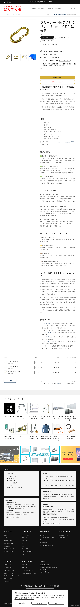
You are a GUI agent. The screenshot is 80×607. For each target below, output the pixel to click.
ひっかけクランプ (49, 341)
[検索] (48, 14)
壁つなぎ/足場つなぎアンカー (46, 417)
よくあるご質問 (8, 578)
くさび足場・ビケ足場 (34, 417)
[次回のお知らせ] (54, 2)
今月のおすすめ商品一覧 (46, 545)
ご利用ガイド (7, 565)
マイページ (56, 509)
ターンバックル (48, 337)
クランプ (21, 436)
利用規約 (24, 567)
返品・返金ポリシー (64, 61)
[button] (27, 8)
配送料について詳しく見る (12, 517)
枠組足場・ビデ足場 (22, 417)
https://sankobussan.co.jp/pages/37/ (62, 142)
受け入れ (39, 603)
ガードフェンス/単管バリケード (58, 437)
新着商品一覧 (43, 542)
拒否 (56, 603)
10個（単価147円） (47, 37)
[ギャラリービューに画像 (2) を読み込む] (16, 57)
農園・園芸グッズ (8, 543)
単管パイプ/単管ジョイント (58, 417)
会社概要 (24, 565)
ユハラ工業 (25, 549)
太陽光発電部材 (8, 540)
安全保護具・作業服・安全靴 (46, 437)
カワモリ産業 (25, 535)
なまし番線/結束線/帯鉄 (70, 437)
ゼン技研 (24, 538)
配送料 (58, 383)
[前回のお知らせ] (26, 2)
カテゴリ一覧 (43, 535)
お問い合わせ (7, 581)
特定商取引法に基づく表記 (29, 573)
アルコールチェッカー (9, 549)
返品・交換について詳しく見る (51, 523)
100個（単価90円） (61, 37)
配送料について (8, 567)
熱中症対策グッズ (8, 551)
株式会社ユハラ (44, 565)
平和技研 (24, 540)
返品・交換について (9, 570)
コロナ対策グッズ (8, 546)
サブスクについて (8, 573)
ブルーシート (47, 323)
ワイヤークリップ (49, 332)
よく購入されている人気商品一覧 (48, 538)
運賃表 (9, 506)
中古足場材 (8, 416)
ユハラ (24, 546)
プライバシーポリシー (28, 570)
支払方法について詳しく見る (12, 487)
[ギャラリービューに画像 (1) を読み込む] (8, 57)
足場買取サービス (63, 535)
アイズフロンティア (27, 551)
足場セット (7, 538)
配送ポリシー (61, 65)
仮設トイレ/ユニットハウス (9, 437)
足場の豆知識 (62, 538)
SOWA (23, 554)
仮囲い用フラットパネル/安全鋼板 (70, 418)
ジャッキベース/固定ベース (34, 437)
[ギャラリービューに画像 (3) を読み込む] (24, 57)
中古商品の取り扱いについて (11, 576)
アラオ (24, 543)
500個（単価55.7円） (48, 41)
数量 (41, 69)
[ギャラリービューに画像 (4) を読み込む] (32, 57)
